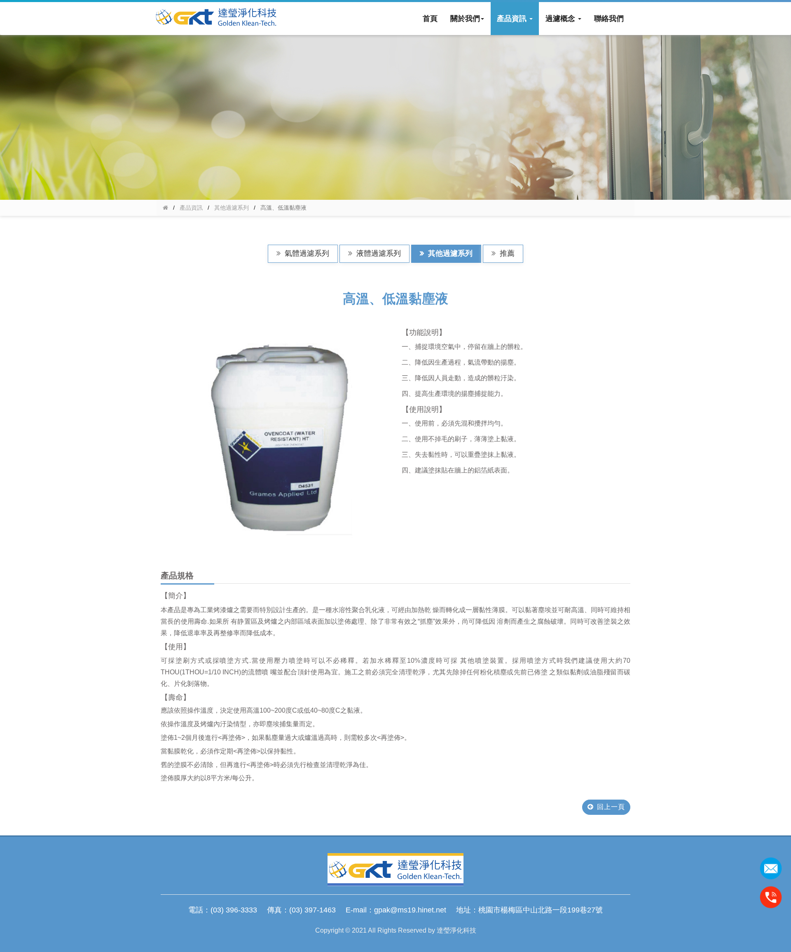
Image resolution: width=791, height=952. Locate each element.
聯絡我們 (609, 18)
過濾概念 (561, 18)
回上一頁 (611, 806)
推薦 (506, 253)
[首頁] (165, 207)
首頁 (430, 18)
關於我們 (465, 18)
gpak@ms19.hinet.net (410, 910)
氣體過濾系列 (306, 253)
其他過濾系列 (231, 207)
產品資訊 (513, 18)
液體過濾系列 (377, 253)
